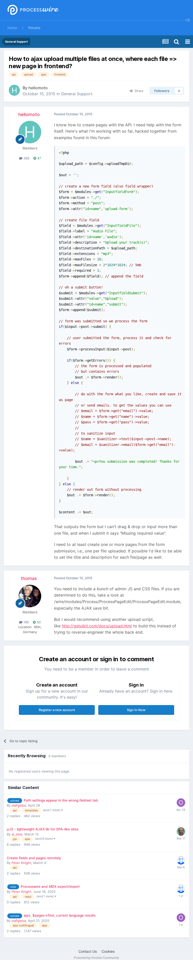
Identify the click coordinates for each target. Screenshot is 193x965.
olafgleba (19, 805)
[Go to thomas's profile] (30, 596)
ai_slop (17, 834)
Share (137, 91)
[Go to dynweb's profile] (181, 831)
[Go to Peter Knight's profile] (181, 860)
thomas (29, 578)
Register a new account (57, 710)
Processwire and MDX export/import (50, 887)
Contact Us (87, 951)
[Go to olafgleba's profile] (181, 802)
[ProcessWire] (33, 10)
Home (12, 28)
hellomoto (38, 87)
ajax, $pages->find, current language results (59, 915)
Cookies (108, 951)
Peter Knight (21, 863)
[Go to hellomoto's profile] (14, 90)
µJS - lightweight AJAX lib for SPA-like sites (42, 829)
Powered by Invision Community (96, 957)
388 (25, 158)
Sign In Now (136, 710)
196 (25, 622)
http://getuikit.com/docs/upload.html (97, 625)
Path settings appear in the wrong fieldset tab (61, 800)
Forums (34, 28)
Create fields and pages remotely (34, 858)
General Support (76, 93)
